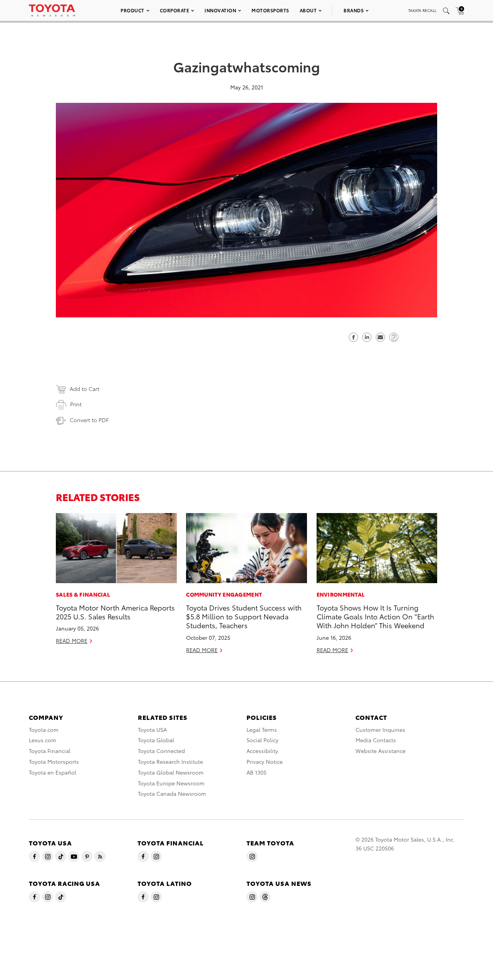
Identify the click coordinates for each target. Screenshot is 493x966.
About (308, 10)
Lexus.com (42, 740)
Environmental (341, 594)
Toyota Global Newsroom (171, 772)
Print (76, 404)
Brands (354, 10)
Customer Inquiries (380, 729)
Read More (71, 640)
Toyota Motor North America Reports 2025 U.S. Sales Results (115, 611)
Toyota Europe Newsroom (171, 783)
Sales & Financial (83, 594)
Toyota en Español (52, 772)
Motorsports (270, 10)
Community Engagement (224, 594)
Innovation (220, 10)
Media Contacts (375, 740)
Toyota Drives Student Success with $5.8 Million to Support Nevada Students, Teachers (244, 616)
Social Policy (262, 740)
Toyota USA (152, 729)
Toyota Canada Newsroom (172, 793)
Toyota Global (156, 740)
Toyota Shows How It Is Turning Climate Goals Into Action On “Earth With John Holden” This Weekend (375, 616)
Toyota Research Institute (170, 761)
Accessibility (262, 751)
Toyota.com (44, 729)
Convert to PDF (89, 420)
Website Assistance (380, 751)
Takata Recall (422, 10)
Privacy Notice (264, 761)
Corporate (174, 10)
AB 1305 (256, 772)
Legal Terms (261, 729)
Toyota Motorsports (54, 761)
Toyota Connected (161, 751)
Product (132, 10)
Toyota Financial (49, 751)
